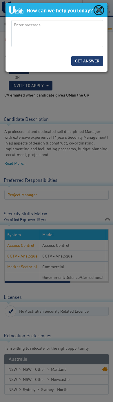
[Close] (98, 10)
